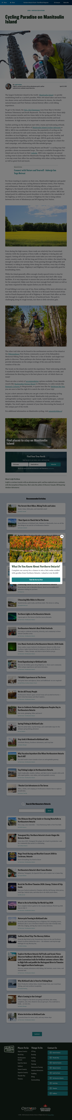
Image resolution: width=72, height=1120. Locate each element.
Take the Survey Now (36, 580)
